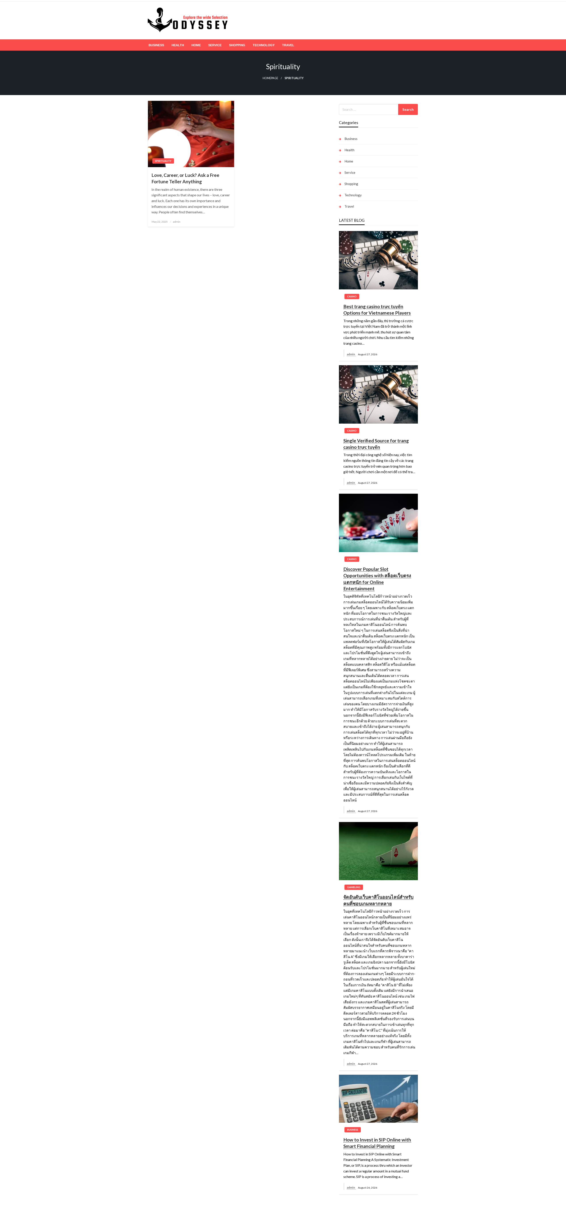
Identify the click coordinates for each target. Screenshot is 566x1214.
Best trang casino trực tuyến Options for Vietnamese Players (377, 309)
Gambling (353, 887)
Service (215, 45)
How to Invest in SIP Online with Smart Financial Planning (377, 1143)
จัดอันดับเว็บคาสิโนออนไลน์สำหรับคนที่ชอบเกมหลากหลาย (378, 900)
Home (196, 45)
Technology (264, 45)
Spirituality (163, 160)
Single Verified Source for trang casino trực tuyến (376, 444)
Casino (352, 296)
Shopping (237, 45)
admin (176, 221)
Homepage (270, 78)
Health (178, 45)
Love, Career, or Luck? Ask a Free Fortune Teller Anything (185, 178)
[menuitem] (156, 45)
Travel (288, 45)
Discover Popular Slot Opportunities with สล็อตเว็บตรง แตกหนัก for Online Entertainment (377, 578)
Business (156, 45)
